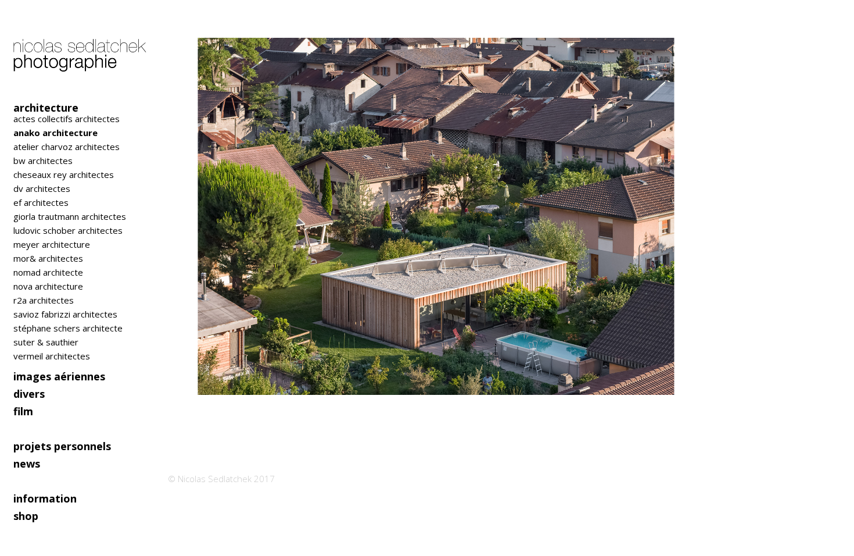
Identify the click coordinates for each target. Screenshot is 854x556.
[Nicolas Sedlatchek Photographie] (81, 49)
